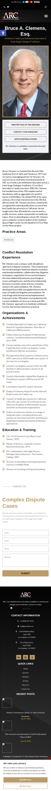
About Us (25, 685)
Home (25, 669)
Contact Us (25, 689)
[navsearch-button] (45, 6)
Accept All (25, 780)
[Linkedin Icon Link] (18, 657)
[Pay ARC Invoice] (25, 2)
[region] (25, 775)
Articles (25, 681)
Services (25, 673)
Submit (25, 573)
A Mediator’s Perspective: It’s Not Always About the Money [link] (25, 756)
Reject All (25, 786)
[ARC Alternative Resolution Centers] (10, 16)
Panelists (25, 677)
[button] (4, 7)
